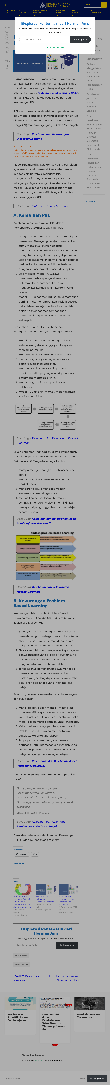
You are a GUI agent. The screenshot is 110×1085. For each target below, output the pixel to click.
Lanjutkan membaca (55, 47)
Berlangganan (81, 39)
